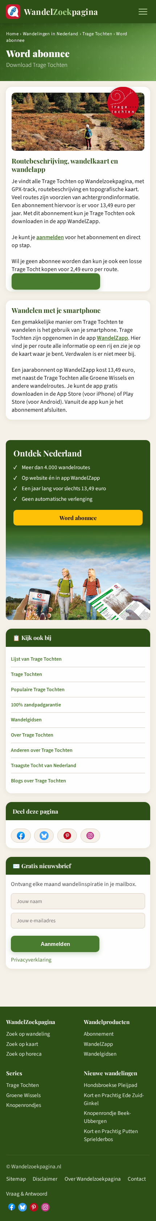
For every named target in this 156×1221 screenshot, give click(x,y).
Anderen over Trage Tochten (42, 750)
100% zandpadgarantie (36, 705)
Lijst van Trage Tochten (36, 659)
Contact (137, 1179)
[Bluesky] (44, 836)
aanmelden (50, 237)
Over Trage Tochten (32, 735)
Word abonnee (78, 517)
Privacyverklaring (31, 960)
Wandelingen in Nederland (50, 34)
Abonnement (99, 1034)
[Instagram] (90, 836)
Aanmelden (55, 944)
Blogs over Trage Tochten (38, 781)
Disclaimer (45, 1179)
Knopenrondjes (23, 1105)
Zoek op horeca (24, 1054)
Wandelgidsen (26, 720)
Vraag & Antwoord (26, 1194)
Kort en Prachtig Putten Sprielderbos (111, 1135)
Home (12, 34)
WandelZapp (112, 338)
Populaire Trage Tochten (38, 689)
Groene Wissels (23, 1095)
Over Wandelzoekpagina (93, 1179)
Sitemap (16, 1179)
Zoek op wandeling (28, 1034)
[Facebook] (20, 836)
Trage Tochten (98, 34)
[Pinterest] (67, 836)
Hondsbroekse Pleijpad (110, 1085)
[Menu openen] (143, 11)
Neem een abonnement (47, 281)
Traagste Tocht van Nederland (43, 765)
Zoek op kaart (22, 1044)
